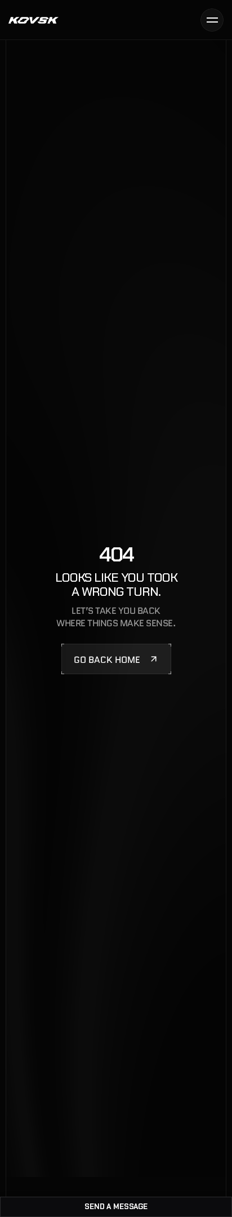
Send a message (116, 1206)
